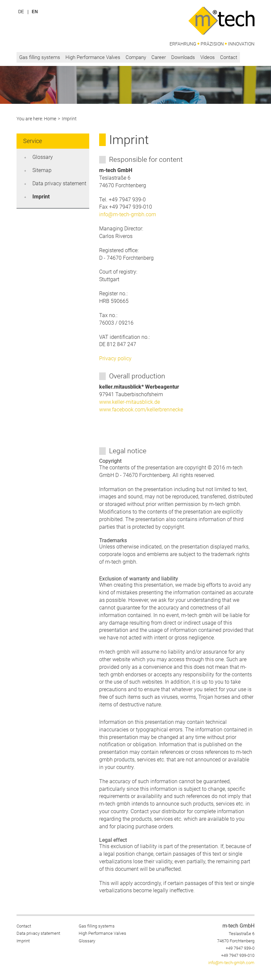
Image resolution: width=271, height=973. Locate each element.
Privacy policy (115, 358)
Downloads (183, 57)
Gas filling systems (39, 57)
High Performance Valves (92, 57)
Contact (228, 57)
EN (35, 11)
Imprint (41, 196)
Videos (207, 57)
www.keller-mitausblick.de (129, 402)
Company (136, 57)
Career (158, 57)
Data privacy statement (59, 183)
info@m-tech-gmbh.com (127, 214)
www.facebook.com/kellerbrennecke (141, 409)
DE (21, 11)
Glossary (42, 157)
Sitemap (42, 170)
